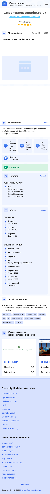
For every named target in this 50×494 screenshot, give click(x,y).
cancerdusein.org (10, 428)
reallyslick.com (9, 470)
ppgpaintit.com (8, 397)
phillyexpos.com (9, 401)
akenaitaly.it (7, 450)
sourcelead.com (9, 393)
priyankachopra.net (11, 447)
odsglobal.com (11, 362)
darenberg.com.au (10, 420)
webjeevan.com (9, 417)
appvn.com (7, 458)
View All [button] (45, 123)
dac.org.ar (6, 409)
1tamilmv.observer (10, 454)
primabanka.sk (8, 413)
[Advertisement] (25, 48)
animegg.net (7, 443)
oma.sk (5, 424)
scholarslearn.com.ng (12, 462)
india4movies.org (9, 478)
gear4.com (7, 466)
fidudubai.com (8, 474)
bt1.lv (4, 405)
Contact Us (25, 484)
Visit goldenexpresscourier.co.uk (24, 16)
